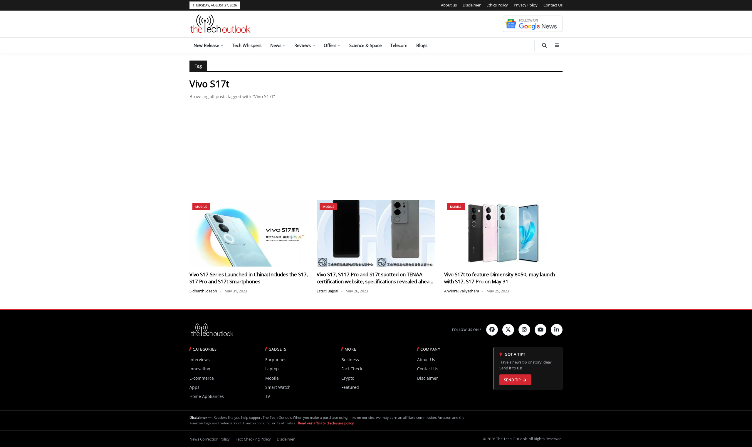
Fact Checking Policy (253, 439)
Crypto (347, 378)
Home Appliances (206, 396)
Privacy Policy (526, 5)
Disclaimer (472, 5)
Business (350, 359)
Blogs (421, 45)
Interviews (199, 359)
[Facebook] (492, 330)
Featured (350, 387)
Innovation (199, 368)
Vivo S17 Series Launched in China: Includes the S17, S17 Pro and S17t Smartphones (248, 278)
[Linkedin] (557, 330)
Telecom (398, 45)
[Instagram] (524, 330)
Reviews (302, 45)
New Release (206, 45)
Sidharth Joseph (203, 291)
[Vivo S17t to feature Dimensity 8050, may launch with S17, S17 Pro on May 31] (503, 233)
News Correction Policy (209, 439)
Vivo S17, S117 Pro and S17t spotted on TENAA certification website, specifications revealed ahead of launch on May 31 (374, 281)
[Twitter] (508, 330)
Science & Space (365, 45)
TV (267, 396)
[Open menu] (557, 45)
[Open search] (544, 45)
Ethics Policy (497, 5)
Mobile (201, 207)
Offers (330, 45)
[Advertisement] (376, 153)
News (275, 45)
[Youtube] (540, 330)
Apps (194, 387)
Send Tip (512, 379)
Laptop (272, 368)
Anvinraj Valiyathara (461, 291)
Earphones (275, 359)
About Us (426, 359)
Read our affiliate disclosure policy (326, 423)
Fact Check (351, 368)
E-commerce (201, 378)
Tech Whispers (246, 45)
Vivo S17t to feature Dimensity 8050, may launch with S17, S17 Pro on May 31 (499, 278)
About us (449, 5)
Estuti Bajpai (327, 291)
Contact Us (553, 5)
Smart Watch (278, 387)
